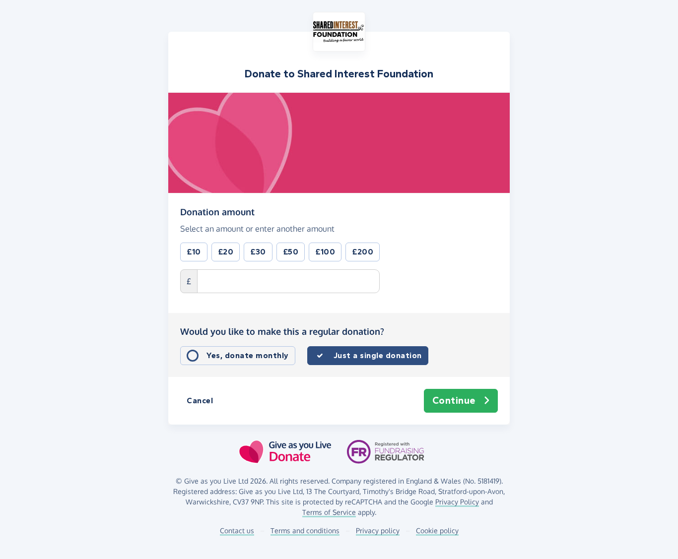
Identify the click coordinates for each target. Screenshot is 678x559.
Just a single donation (378, 355)
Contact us (237, 530)
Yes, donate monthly (247, 355)
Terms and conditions (305, 530)
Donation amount (217, 211)
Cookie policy (437, 530)
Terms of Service (329, 512)
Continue (453, 400)
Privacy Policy (457, 501)
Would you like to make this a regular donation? (282, 331)
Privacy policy (378, 530)
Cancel (200, 400)
